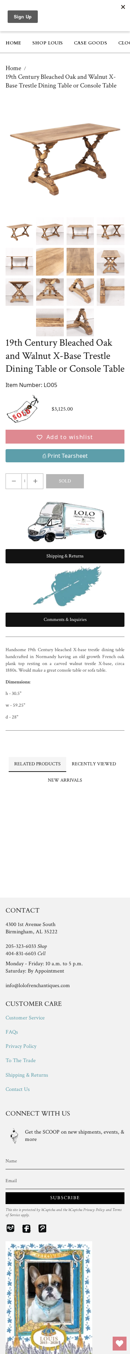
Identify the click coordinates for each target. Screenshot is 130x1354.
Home (13, 68)
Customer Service (25, 1017)
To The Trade (21, 1060)
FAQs (12, 1032)
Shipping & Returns (27, 1075)
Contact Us (18, 1089)
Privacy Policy (21, 1046)
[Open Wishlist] (120, 1344)
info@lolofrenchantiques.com (38, 985)
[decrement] (13, 481)
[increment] (35, 481)
